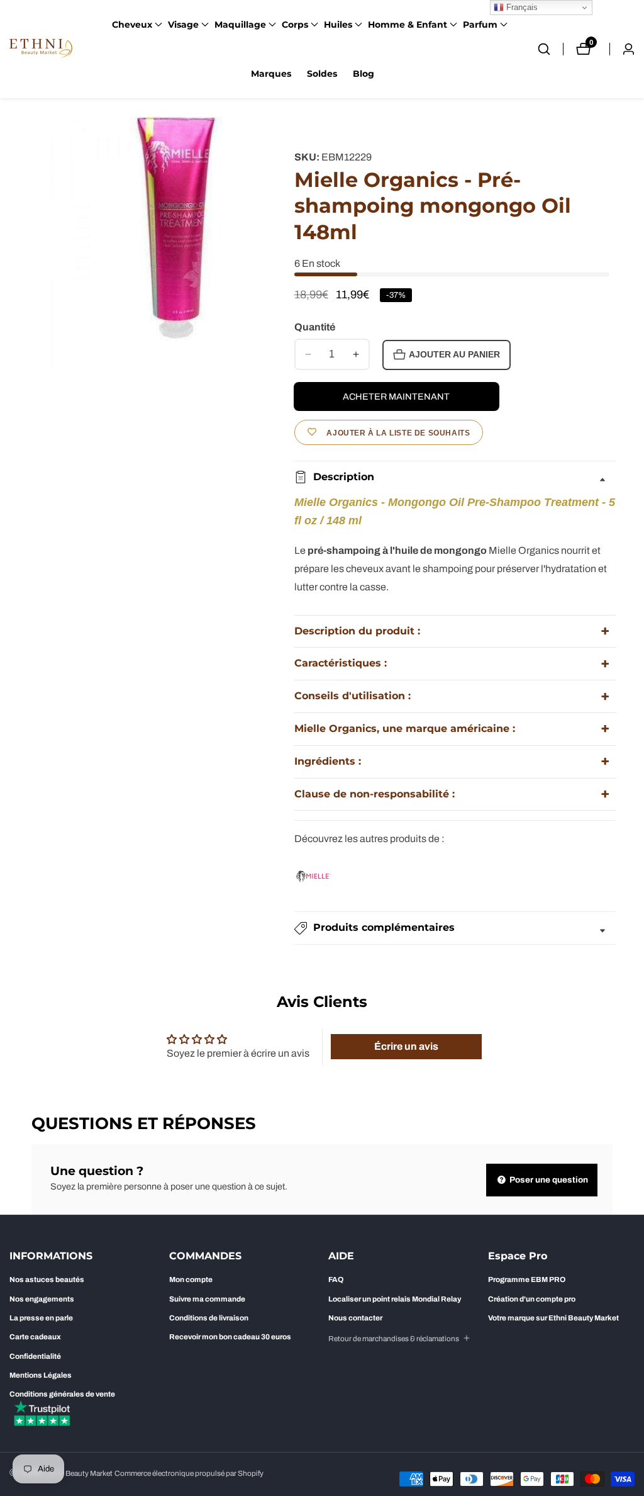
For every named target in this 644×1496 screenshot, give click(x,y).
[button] (132, 24)
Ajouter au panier (454, 354)
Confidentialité (35, 1356)
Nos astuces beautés (46, 1279)
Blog (363, 73)
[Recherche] (550, 49)
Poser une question (548, 1179)
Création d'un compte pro (531, 1299)
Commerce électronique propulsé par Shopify (189, 1473)
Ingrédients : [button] (327, 761)
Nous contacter (355, 1318)
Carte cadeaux (35, 1337)
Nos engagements (41, 1299)
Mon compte (191, 1279)
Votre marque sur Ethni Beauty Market (553, 1318)
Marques (271, 73)
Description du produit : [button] (357, 631)
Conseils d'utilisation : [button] (352, 696)
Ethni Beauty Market (79, 1473)
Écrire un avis (406, 1046)
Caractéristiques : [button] (340, 663)
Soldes (322, 73)
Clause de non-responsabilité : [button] (374, 794)
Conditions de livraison (208, 1318)
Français (521, 7)
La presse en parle (41, 1318)
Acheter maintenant (396, 396)
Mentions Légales (40, 1375)
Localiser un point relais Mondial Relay (394, 1299)
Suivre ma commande (207, 1299)
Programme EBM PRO (526, 1279)
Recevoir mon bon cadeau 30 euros (230, 1337)
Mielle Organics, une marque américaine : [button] (404, 728)
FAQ (335, 1279)
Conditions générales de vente (62, 1394)
